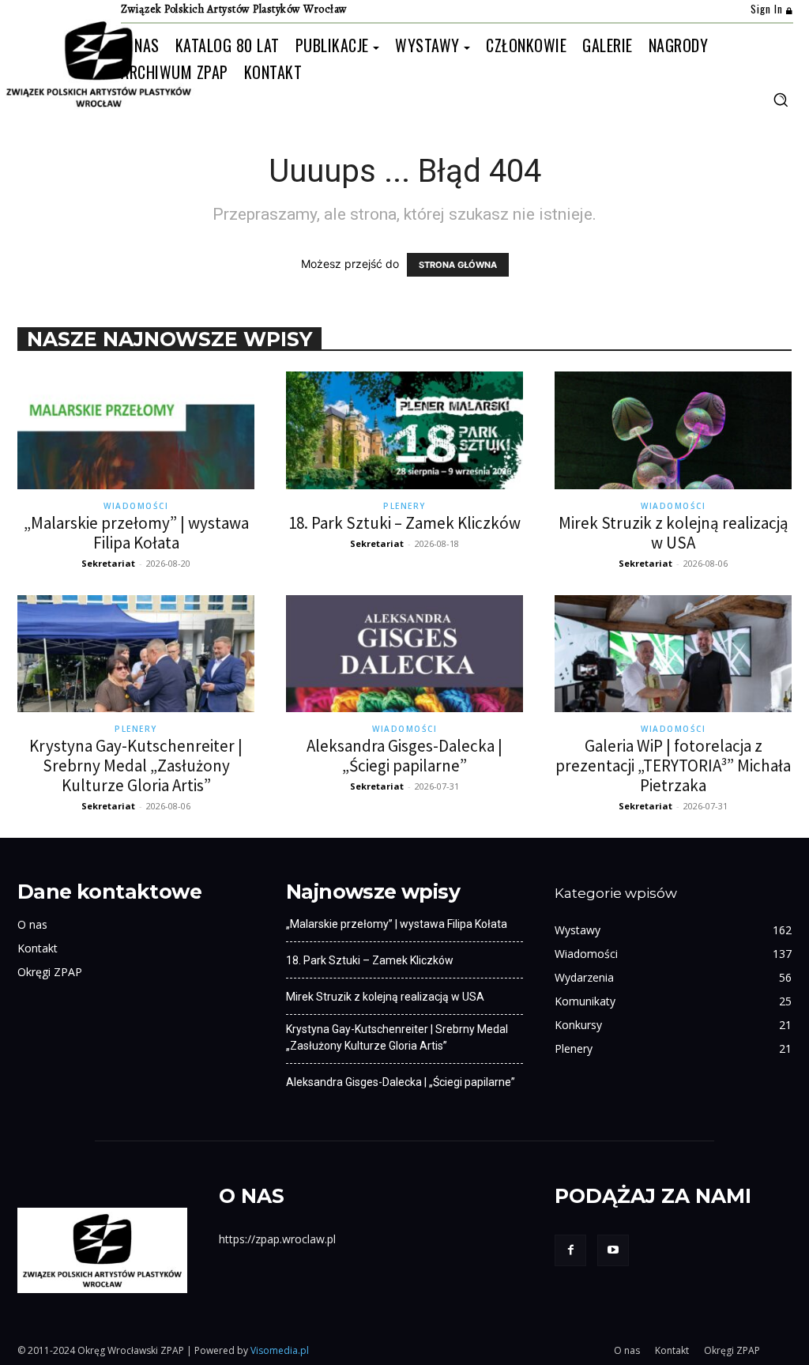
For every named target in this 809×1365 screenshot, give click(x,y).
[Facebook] (570, 1250)
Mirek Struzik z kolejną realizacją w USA (673, 532)
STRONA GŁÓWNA (458, 264)
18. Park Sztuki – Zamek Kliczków (404, 523)
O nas (32, 924)
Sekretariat (108, 563)
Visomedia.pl (279, 1350)
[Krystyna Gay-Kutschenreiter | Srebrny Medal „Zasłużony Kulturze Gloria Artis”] (135, 653)
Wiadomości (135, 505)
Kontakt (37, 948)
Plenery (404, 505)
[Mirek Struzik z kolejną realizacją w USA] (673, 429)
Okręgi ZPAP (49, 971)
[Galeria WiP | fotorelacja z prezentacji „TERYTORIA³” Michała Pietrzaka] (673, 653)
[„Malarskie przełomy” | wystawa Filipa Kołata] (135, 429)
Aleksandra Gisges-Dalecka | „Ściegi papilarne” (404, 755)
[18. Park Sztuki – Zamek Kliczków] (404, 429)
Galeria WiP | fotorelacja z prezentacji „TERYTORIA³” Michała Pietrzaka (673, 765)
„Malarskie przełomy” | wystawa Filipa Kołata (136, 532)
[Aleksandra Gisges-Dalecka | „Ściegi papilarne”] (404, 653)
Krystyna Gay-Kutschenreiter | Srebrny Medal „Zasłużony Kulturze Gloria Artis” (136, 765)
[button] (780, 99)
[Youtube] (613, 1250)
